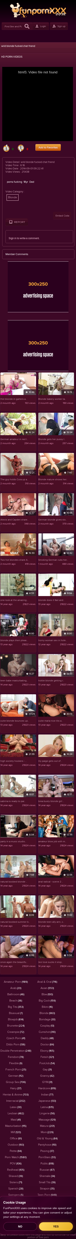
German (15, 1076)
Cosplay (47, 1025)
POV (15, 1163)
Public (47, 1163)
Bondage (47, 1019)
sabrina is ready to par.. (12, 801)
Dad (31, 182)
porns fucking (14, 182)
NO (20, 1226)
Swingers (15, 1195)
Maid (16, 1119)
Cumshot (47, 1032)
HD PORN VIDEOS (11, 56)
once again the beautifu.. (13, 962)
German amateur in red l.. (14, 439)
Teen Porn (47, 1195)
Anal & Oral (47, 982)
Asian (47, 988)
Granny (47, 1076)
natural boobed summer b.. (15, 921)
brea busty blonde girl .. (51, 801)
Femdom (16, 1057)
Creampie (15, 1032)
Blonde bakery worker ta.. (52, 399)
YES (56, 1226)
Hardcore (47, 1088)
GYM (47, 1082)
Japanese (47, 1101)
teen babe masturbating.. (14, 680)
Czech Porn (15, 1038)
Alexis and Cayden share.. (14, 519)
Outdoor (16, 1144)
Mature (47, 1126)
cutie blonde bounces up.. (14, 720)
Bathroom (15, 994)
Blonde (12, 197)
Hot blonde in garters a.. (13, 399)
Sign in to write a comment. (24, 238)
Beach (15, 1000)
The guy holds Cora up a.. (14, 479)
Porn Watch (16, 1157)
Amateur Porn (16, 982)
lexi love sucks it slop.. (50, 962)
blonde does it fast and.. (51, 600)
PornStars (47, 1157)
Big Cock (47, 1000)
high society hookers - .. (13, 761)
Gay (47, 1069)
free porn (44, 1237)
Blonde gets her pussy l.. (51, 439)
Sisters (16, 1182)
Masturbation (15, 1126)
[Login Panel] (41, 29)
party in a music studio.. (13, 841)
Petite (16, 1151)
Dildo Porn (15, 1044)
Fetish (47, 1057)
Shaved (16, 1176)
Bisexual (16, 1013)
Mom (47, 1132)
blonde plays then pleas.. (14, 640)
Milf (16, 1132)
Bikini (47, 1007)
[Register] (59, 29)
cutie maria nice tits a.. (50, 720)
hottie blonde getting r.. (51, 680)
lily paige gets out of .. (50, 761)
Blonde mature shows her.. (52, 479)
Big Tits (16, 1007)
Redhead (15, 1169)
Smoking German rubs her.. (53, 559)
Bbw (47, 994)
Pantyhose (47, 1144)
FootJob (47, 1063)
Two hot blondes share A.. (14, 559)
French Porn (15, 1069)
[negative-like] (21, 151)
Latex (15, 1107)
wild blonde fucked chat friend (18, 46)
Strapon (47, 1188)
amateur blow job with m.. (52, 841)
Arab (15, 988)
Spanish (15, 1188)
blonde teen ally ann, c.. (51, 921)
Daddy (47, 1038)
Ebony (47, 1050)
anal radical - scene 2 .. (50, 881)
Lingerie (47, 1113)
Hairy (15, 1088)
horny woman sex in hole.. (52, 640)
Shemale (47, 1176)
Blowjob (16, 1019)
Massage (47, 1119)
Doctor (47, 1044)
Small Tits (47, 1182)
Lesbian (16, 1113)
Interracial (15, 1101)
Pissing (47, 1151)
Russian (47, 1169)
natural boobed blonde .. (13, 881)
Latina (47, 1107)
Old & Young (47, 1138)
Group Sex (16, 1082)
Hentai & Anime (16, 1094)
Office (16, 1138)
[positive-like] (6, 151)
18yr (26, 182)
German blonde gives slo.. (52, 519)
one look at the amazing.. (14, 600)
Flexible (15, 1063)
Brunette (16, 1025)
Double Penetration (15, 1050)
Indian (47, 1094)
